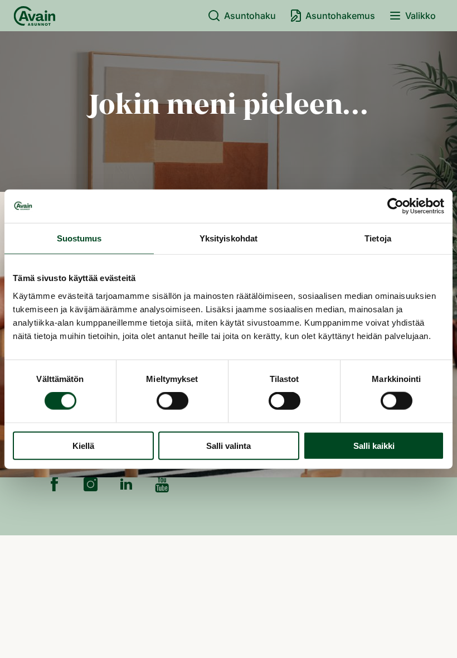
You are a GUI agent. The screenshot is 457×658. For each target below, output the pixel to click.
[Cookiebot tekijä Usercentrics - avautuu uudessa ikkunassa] (395, 206)
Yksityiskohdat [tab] (228, 238)
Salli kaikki (374, 445)
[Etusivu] (35, 16)
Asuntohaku (250, 15)
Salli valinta (228, 445)
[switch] (172, 401)
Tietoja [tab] (377, 238)
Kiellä (83, 445)
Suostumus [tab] (79, 238)
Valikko (420, 15)
